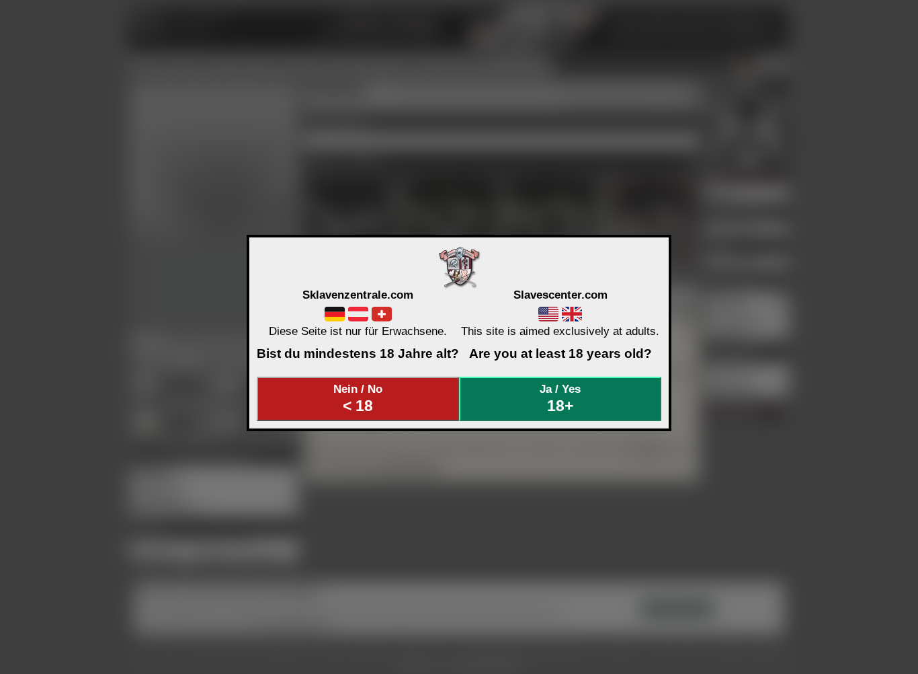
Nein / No (357, 398)
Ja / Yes (560, 398)
